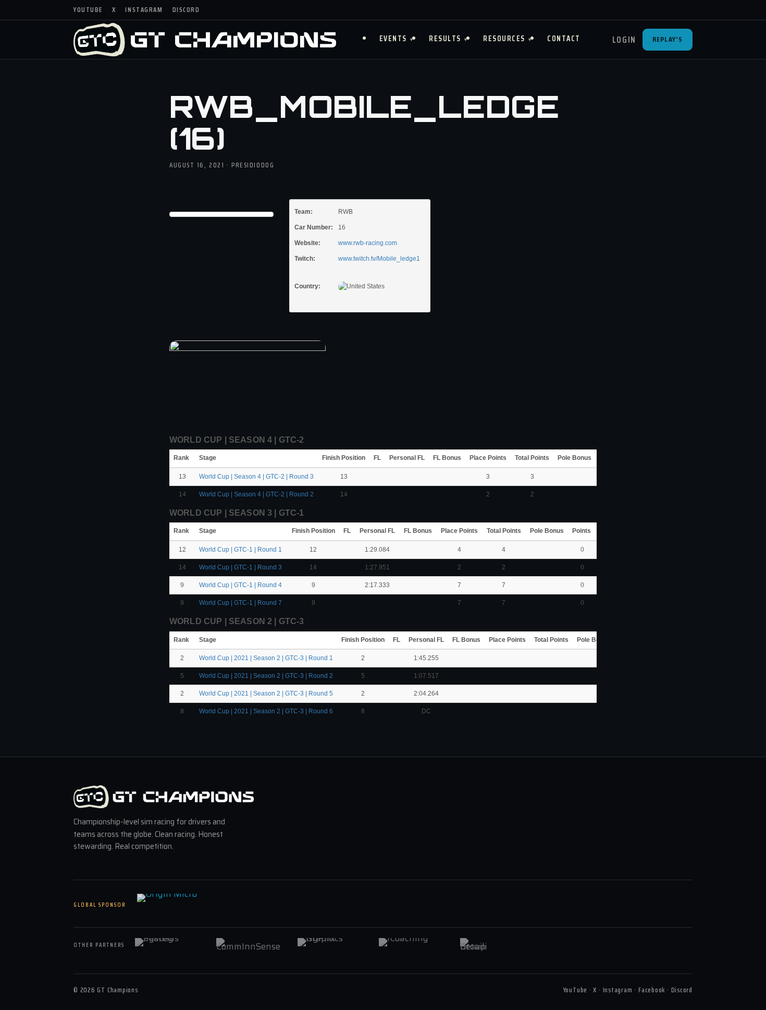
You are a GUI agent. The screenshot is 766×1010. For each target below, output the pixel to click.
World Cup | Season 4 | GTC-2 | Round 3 (256, 476)
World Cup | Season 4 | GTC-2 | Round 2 (256, 494)
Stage (208, 457)
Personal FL (407, 457)
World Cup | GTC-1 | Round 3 (240, 567)
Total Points (532, 457)
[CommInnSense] (250, 945)
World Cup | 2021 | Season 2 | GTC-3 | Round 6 (266, 711)
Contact (563, 38)
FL (377, 457)
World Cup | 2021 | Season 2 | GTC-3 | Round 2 (266, 675)
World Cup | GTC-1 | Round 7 (240, 602)
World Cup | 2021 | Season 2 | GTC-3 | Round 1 (266, 658)
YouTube (88, 9)
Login (624, 39)
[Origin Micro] (189, 905)
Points (582, 530)
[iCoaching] (413, 945)
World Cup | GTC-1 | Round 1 (240, 549)
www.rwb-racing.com (367, 243)
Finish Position (343, 457)
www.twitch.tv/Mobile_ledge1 (379, 258)
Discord (186, 9)
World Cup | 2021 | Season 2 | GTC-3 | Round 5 (266, 693)
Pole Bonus (574, 457)
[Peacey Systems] (169, 945)
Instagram (144, 9)
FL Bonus (447, 457)
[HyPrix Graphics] (331, 945)
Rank (182, 457)
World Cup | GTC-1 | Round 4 (240, 585)
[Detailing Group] (494, 945)
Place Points (488, 457)
